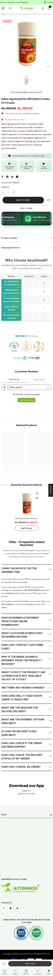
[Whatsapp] (17, 176)
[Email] (12, 176)
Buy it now (27, 208)
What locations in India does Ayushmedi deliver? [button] (21, 634)
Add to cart (23, 200)
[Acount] (42, 8)
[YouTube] (17, 908)
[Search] (10, 8)
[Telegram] (7, 176)
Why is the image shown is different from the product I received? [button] (21, 660)
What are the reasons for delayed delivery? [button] (19, 709)
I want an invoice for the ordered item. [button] (19, 570)
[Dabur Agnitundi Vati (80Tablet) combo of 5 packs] (26, 504)
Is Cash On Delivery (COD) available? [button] (19, 733)
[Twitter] (24, 908)
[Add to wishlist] (37, 493)
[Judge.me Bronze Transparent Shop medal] (39, 346)
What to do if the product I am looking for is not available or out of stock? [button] (23, 676)
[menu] (2, 8)
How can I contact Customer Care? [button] (22, 646)
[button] (26, 570)
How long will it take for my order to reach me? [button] (21, 697)
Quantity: (5, 187)
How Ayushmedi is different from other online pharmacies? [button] (20, 621)
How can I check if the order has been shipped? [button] (21, 744)
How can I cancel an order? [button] (21, 766)
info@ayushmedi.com (15, 873)
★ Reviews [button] (51, 490)
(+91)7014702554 (13, 866)
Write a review (26, 400)
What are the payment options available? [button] (22, 721)
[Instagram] (10, 908)
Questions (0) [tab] (38, 379)
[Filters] (4, 387)
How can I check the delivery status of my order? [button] (21, 756)
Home (3, 14)
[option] (26, 44)
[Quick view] (37, 498)
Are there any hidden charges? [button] (23, 687)
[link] (48, 200)
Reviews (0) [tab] (14, 379)
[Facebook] (2, 176)
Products (11, 14)
